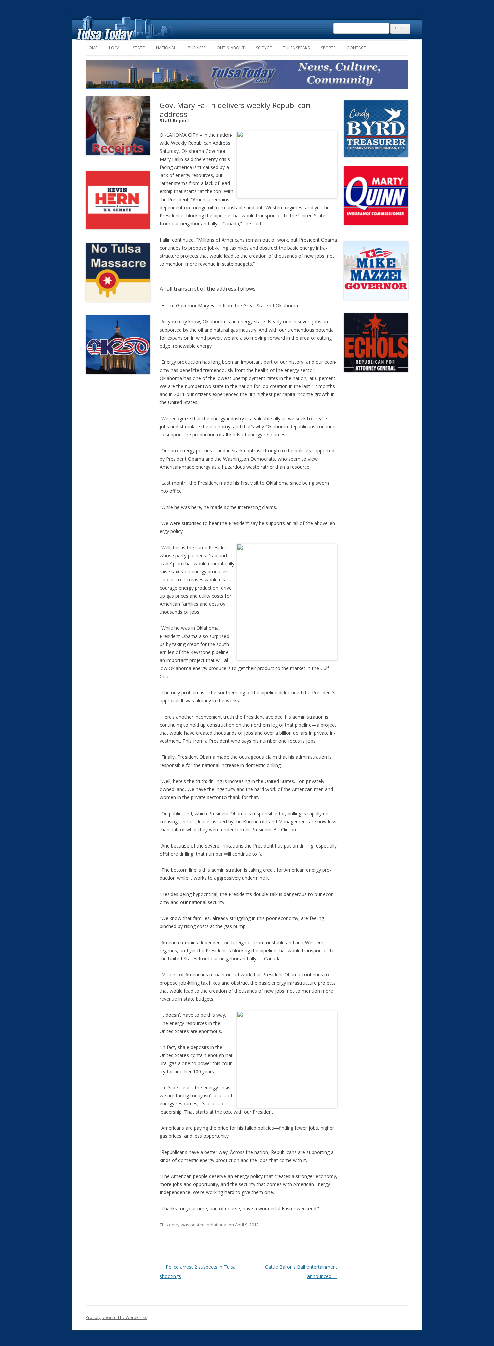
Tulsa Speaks (296, 48)
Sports (328, 48)
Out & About (231, 48)
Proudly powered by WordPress (116, 1317)
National (166, 48)
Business (196, 48)
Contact (356, 48)
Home (91, 48)
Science (264, 48)
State (139, 48)
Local (115, 48)
